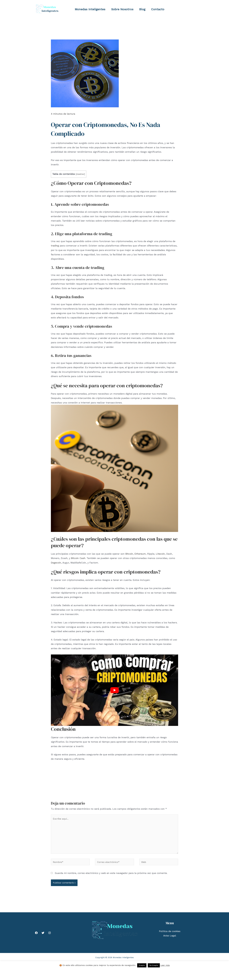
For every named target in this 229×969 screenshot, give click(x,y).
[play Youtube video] (114, 690)
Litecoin (160, 553)
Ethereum (140, 553)
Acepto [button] (142, 965)
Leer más (165, 965)
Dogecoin (56, 562)
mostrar (80, 174)
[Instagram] (49, 933)
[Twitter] (43, 933)
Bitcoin (129, 553)
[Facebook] (36, 933)
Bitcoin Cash (78, 558)
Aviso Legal (169, 935)
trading (55, 245)
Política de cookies (169, 931)
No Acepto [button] (153, 965)
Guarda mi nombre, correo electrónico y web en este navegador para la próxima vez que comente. (111, 873)
